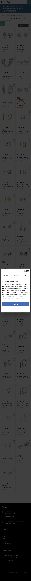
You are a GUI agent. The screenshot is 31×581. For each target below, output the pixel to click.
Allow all (15, 304)
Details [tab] (15, 275)
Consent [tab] (5, 275)
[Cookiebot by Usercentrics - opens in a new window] (22, 271)
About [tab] (25, 275)
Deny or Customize (14, 309)
